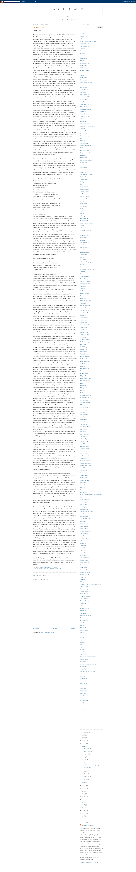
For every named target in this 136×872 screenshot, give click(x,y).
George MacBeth (84, 150)
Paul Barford (83, 504)
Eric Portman (83, 327)
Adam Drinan (83, 245)
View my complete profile (89, 862)
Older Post (73, 628)
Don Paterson (83, 303)
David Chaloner (84, 293)
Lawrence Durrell (85, 448)
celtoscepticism (84, 216)
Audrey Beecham (85, 90)
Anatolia (82, 128)
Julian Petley (83, 439)
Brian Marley (83, 133)
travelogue (83, 75)
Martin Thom (83, 470)
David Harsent (84, 296)
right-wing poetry (85, 46)
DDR (81, 138)
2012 (83, 808)
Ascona (82, 257)
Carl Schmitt (83, 274)
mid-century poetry (85, 230)
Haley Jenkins (84, 376)
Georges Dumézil (85, 356)
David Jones (83, 107)
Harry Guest (83, 155)
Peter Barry (83, 514)
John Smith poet (84, 434)
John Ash (82, 422)
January (86, 779)
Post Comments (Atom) (47, 632)
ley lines (82, 649)
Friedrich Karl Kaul (85, 145)
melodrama (83, 228)
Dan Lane (82, 291)
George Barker (84, 351)
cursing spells (84, 620)
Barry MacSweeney (85, 102)
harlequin (82, 637)
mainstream (83, 654)
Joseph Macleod (84, 63)
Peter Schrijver (84, 516)
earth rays (82, 625)
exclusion (82, 60)
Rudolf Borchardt (85, 548)
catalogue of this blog (86, 615)
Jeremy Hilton (84, 170)
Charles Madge (84, 279)
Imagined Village (85, 402)
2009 (83, 816)
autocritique (83, 121)
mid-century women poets (87, 126)
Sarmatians (83, 555)
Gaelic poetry (83, 148)
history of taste (55, 568)
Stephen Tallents (84, 575)
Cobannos (83, 288)
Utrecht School (84, 594)
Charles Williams (85, 281)
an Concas (83, 611)
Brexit (81, 267)
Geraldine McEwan (85, 359)
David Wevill (83, 298)
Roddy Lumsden (84, 191)
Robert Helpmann (85, 541)
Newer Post (36, 628)
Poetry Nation (84, 526)
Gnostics (82, 366)
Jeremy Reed (83, 419)
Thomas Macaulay (85, 591)
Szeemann (83, 579)
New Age (82, 487)
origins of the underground (87, 671)
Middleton (83, 482)
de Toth (82, 623)
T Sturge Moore (84, 582)
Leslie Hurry (83, 451)
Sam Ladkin (83, 553)
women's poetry (84, 85)
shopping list (83, 691)
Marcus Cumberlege (85, 461)
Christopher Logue (85, 104)
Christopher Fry (84, 286)
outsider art (83, 674)
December (87, 748)
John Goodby (83, 424)
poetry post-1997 (85, 97)
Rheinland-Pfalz (84, 533)
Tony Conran (83, 206)
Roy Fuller (83, 545)
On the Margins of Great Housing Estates (91, 494)
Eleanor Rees (83, 322)
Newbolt (82, 490)
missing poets (84, 36)
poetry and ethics (85, 681)
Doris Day (82, 141)
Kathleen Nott (84, 441)
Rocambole (83, 543)
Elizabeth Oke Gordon (86, 325)
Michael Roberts (84, 480)
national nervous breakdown (88, 664)
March (86, 774)
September (87, 751)
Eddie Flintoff (84, 313)
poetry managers (84, 686)
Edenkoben (83, 315)
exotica (82, 632)
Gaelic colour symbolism (87, 342)
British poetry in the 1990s (87, 269)
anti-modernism (84, 70)
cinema (82, 51)
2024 (83, 740)
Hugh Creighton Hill (86, 160)
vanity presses (84, 698)
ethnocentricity (84, 221)
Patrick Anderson (85, 499)
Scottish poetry (84, 560)
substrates (82, 240)
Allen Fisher (83, 87)
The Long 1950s (84, 116)
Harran (82, 383)
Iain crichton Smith (85, 395)
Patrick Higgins (84, 502)
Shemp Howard (84, 565)
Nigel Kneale (83, 492)
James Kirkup (83, 167)
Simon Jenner (83, 567)
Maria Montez (84, 468)
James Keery (83, 165)
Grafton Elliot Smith (85, 368)
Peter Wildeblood (85, 519)
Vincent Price (83, 603)
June (85, 759)
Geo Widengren (84, 347)
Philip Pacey (83, 524)
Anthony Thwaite (85, 131)
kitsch (81, 645)
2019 (83, 788)
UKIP (81, 208)
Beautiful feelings (85, 44)
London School (84, 456)
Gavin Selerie (83, 80)
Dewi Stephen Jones (85, 301)
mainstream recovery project (88, 657)
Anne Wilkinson (84, 252)
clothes (82, 618)
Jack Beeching (84, 407)
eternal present (84, 630)
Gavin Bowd (83, 344)
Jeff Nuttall (83, 111)
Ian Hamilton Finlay (85, 397)
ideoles (82, 225)
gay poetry (83, 56)
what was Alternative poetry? (91, 765)
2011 (83, 810)
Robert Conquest (84, 189)
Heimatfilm (83, 385)
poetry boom (83, 683)
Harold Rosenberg (85, 381)
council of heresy (85, 124)
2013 (83, 805)
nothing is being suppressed (88, 41)
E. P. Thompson (84, 310)
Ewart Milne (83, 330)
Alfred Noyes (43, 568)
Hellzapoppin (84, 388)
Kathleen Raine (84, 177)
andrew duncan (84, 119)
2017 (83, 794)
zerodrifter (83, 703)
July (85, 757)
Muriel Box (83, 92)
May (85, 762)
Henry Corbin (84, 157)
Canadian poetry (84, 136)
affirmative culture (85, 608)
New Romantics (84, 94)
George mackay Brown (86, 153)
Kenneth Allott (84, 179)
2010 (83, 813)
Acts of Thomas (84, 242)
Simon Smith (83, 570)
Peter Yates (83, 521)
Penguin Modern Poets (86, 512)
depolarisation (84, 73)
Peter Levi (83, 184)
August (86, 754)
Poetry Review (84, 528)
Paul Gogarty (83, 507)
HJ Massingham (84, 373)
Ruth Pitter (83, 550)
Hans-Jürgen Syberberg (86, 378)
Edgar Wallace (84, 318)
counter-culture (84, 218)
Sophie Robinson (85, 572)
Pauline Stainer (84, 509)
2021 (83, 783)
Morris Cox (83, 485)
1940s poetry (83, 65)
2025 (83, 738)
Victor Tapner (84, 598)
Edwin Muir (83, 320)
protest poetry (84, 688)
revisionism (83, 238)
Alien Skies (83, 250)
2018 (83, 791)
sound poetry (83, 693)
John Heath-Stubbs (85, 427)
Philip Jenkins (84, 187)
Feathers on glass (84, 334)
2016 (83, 797)
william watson (84, 700)
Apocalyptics (83, 254)
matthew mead (84, 659)
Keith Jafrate (83, 444)
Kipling (82, 182)
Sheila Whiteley (84, 562)
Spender (82, 201)
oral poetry (83, 669)
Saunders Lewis (84, 558)
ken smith (82, 642)
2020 (83, 785)
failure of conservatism (86, 223)
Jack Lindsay (83, 410)
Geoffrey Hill (83, 349)
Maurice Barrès (84, 475)
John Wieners (83, 436)
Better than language (86, 262)
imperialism (83, 640)
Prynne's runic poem (85, 531)
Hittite (81, 393)
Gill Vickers (83, 364)
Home (55, 628)
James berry (83, 417)
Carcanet (82, 271)
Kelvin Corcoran (84, 446)
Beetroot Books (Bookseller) (70, 20)
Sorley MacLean (84, 199)
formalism (82, 635)
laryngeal (82, 647)
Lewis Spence (84, 453)
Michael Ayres (84, 478)
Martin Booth (84, 114)
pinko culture (83, 678)
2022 (83, 746)
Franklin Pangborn (85, 339)
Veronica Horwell (85, 596)
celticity (82, 213)
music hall (83, 661)
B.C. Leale (83, 259)
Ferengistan (83, 337)
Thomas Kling (84, 589)
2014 (83, 802)
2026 (83, 735)
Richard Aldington (85, 538)
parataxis (82, 676)
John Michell (83, 429)
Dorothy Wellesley (85, 305)
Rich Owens (83, 536)
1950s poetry (83, 68)
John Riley (83, 431)
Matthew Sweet (84, 473)
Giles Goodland (84, 361)
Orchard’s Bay (87, 767)
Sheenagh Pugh (84, 196)
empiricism (83, 627)
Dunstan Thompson (85, 308)
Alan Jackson (83, 247)
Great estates (83, 371)
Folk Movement (84, 143)
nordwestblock (84, 666)
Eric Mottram (83, 58)
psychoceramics (84, 235)
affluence (82, 53)
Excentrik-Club (84, 332)
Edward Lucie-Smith (85, 109)
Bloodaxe (82, 264)
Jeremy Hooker (84, 172)
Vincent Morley (84, 601)
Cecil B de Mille (84, 276)
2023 (83, 743)
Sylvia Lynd (83, 204)
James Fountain (84, 415)
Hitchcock (83, 390)
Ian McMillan (84, 400)
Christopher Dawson (85, 284)
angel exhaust (68, 9)
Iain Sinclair (83, 162)
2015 (83, 799)
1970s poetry (83, 77)
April (85, 771)
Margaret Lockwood (85, 463)
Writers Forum (84, 606)
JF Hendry (83, 405)
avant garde (83, 613)
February (86, 776)
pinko (81, 233)
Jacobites (82, 412)
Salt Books (83, 194)
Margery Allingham (85, 465)
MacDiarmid (83, 458)
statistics (82, 48)
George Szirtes (84, 354)
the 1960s (82, 695)
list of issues (83, 652)
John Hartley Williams (86, 174)
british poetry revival (86, 82)
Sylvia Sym (83, 577)
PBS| (81, 497)
